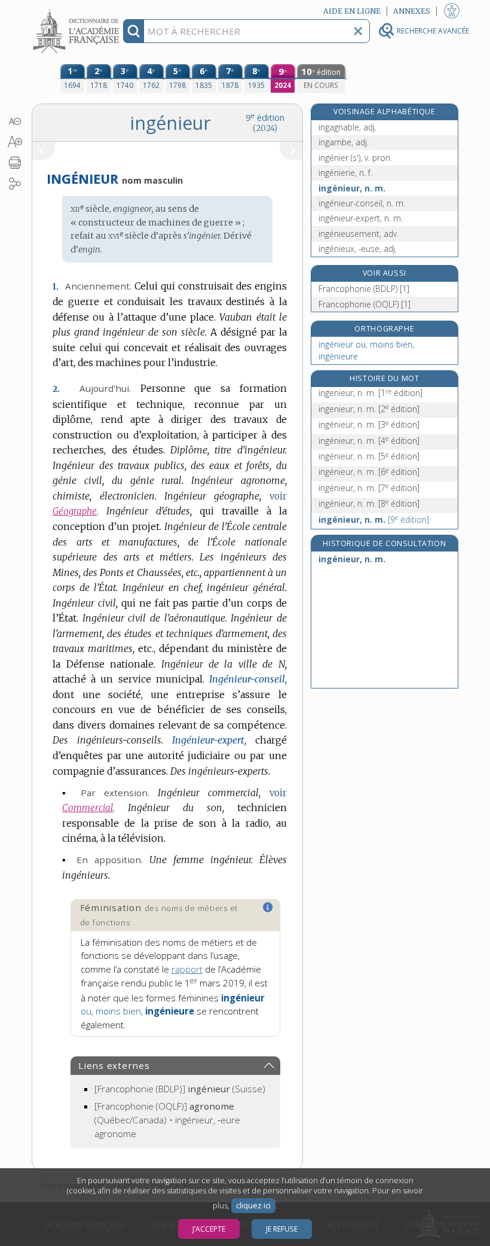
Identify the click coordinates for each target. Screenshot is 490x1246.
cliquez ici (253, 1206)
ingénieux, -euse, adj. (357, 248)
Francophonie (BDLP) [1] (363, 288)
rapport (187, 969)
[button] (14, 121)
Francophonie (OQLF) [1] (364, 304)
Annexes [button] (411, 11)
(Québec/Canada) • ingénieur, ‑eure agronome (167, 1120)
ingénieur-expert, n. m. (360, 218)
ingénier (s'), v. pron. (355, 157)
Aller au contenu (78, 10)
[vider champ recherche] (358, 31)
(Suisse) (179, 1089)
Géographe (75, 511)
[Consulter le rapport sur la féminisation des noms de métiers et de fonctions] (268, 907)
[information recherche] (133, 31)
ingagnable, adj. (347, 127)
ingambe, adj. (343, 142)
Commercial (87, 808)
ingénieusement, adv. (358, 233)
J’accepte (208, 1229)
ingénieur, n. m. (351, 188)
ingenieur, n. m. (370, 392)
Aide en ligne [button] (352, 11)
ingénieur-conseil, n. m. (361, 203)
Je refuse (282, 1229)
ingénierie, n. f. (345, 172)
